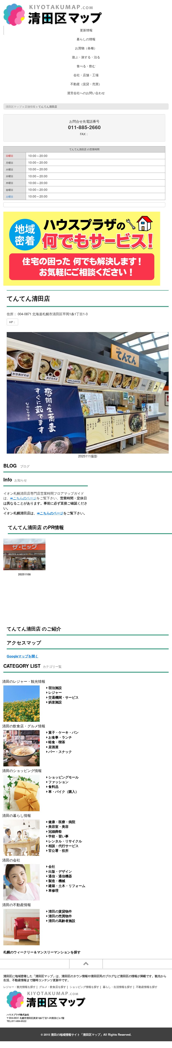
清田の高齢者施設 (61, 920)
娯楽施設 (54, 702)
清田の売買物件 (59, 915)
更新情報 (86, 30)
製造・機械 (56, 880)
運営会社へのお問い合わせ (86, 93)
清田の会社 (11, 859)
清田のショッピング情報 (22, 770)
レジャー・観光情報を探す (19, 987)
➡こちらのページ (23, 498)
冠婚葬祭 (54, 831)
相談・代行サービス (63, 845)
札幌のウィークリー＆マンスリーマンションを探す (42, 952)
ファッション (58, 781)
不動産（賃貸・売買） (86, 84)
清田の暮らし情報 (16, 815)
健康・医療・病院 (61, 821)
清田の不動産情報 (16, 904)
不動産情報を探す (146, 987)
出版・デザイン (59, 871)
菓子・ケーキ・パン (63, 732)
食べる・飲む (86, 66)
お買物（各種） (86, 48)
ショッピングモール (63, 777)
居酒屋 (52, 746)
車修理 (52, 890)
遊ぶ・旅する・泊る (86, 57)
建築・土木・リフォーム (66, 885)
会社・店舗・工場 (86, 75)
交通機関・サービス (63, 697)
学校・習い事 (58, 836)
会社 (51, 866)
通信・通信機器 (59, 876)
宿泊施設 (54, 687)
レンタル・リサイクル (64, 841)
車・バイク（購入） (63, 791)
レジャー (54, 692)
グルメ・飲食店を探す (52, 987)
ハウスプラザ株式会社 (18, 1014)
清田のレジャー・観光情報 (23, 681)
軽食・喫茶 (56, 741)
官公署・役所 (58, 850)
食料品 (52, 786)
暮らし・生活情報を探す (117, 987)
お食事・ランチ (59, 737)
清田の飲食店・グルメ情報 (23, 725)
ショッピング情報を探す (84, 987)
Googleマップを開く (22, 656)
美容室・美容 (58, 826)
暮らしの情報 (86, 39)
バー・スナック (59, 751)
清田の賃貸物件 (59, 911)
